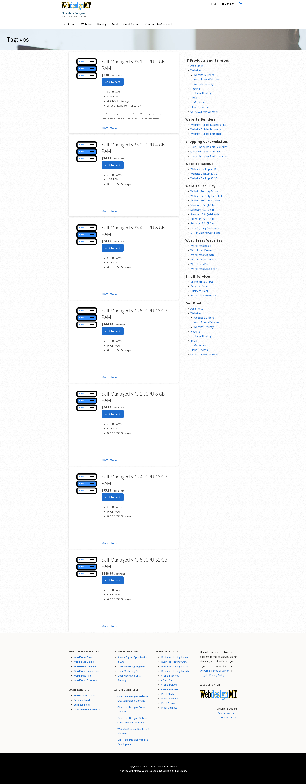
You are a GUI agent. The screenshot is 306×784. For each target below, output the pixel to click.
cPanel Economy (170, 675)
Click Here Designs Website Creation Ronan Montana (132, 720)
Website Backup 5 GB (203, 169)
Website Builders (204, 75)
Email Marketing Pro (128, 671)
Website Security (204, 84)
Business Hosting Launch (175, 671)
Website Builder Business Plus (208, 124)
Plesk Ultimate (169, 707)
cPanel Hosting (203, 93)
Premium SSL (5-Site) (202, 219)
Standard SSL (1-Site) (202, 205)
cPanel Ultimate (169, 689)
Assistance (70, 24)
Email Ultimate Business (204, 295)
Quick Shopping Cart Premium (208, 156)
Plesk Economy (169, 698)
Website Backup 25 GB (203, 173)
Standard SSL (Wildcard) (204, 214)
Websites (86, 24)
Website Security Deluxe (204, 191)
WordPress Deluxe (201, 250)
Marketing (200, 102)
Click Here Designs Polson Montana (131, 709)
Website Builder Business (205, 129)
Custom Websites (227, 712)
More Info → (109, 128)
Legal (204, 675)
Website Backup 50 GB (203, 178)
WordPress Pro (199, 264)
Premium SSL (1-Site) (202, 223)
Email (115, 24)
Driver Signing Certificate (205, 232)
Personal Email (199, 286)
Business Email (199, 291)
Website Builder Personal (205, 134)
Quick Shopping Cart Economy (208, 147)
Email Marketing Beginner (131, 666)
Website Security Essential (206, 196)
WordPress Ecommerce (204, 259)
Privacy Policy (216, 675)
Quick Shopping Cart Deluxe (207, 151)
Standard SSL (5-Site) (202, 209)
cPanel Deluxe (169, 684)
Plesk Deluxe (168, 703)
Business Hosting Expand (175, 666)
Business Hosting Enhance (175, 657)
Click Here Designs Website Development (132, 742)
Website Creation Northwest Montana (133, 731)
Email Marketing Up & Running (129, 678)
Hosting (102, 24)
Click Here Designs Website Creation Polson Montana (132, 698)
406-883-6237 (229, 717)
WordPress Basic (200, 246)
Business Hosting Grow (174, 661)
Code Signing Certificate (204, 228)
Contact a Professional (158, 24)
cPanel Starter (169, 680)
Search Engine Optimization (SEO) (132, 659)
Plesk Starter (168, 693)
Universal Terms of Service (215, 670)
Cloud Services (131, 24)
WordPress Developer (203, 268)
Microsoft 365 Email (202, 282)
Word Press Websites (206, 79)
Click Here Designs (73, 13)
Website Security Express (205, 200)
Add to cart (112, 82)
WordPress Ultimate (202, 255)
